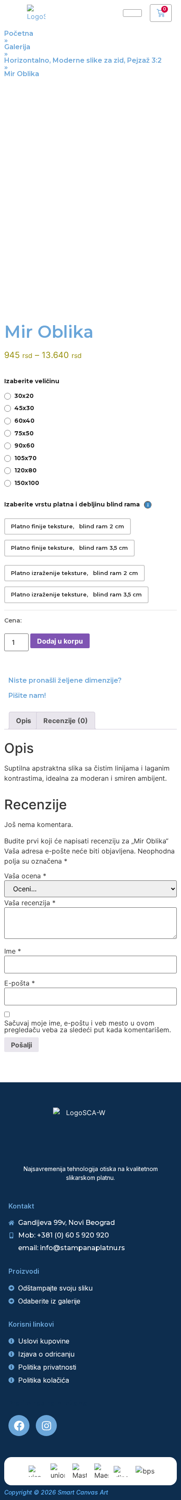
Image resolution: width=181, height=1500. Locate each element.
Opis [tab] (23, 720)
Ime (12, 951)
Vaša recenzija (30, 902)
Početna (18, 33)
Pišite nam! (27, 696)
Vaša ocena (25, 875)
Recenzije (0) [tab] (65, 720)
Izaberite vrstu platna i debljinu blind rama (74, 504)
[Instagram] (46, 1425)
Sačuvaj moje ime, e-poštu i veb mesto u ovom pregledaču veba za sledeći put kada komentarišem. (87, 1026)
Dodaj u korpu (60, 641)
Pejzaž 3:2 (144, 60)
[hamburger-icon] (132, 13)
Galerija (17, 47)
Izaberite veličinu (31, 381)
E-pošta (19, 983)
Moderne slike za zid (88, 60)
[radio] (90, 396)
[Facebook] (18, 1425)
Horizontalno (26, 60)
